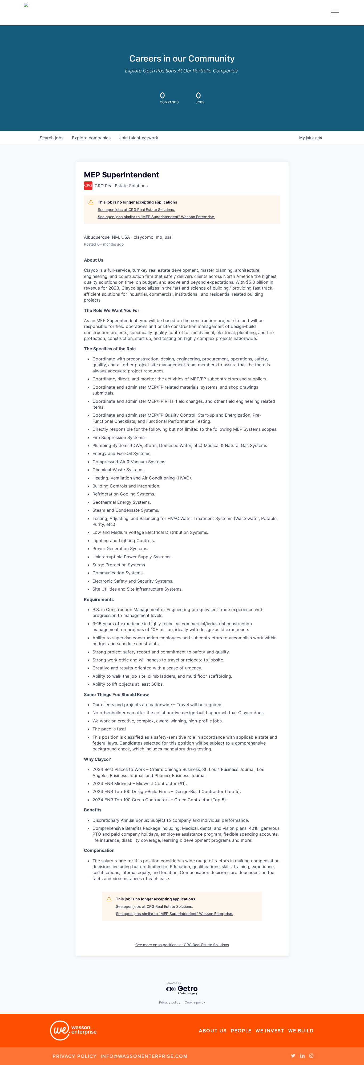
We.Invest (270, 1031)
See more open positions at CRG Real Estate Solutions (182, 944)
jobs (51, 137)
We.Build (301, 1031)
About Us (213, 1031)
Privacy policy (169, 1002)
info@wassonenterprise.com (144, 1056)
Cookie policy (195, 1002)
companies (91, 137)
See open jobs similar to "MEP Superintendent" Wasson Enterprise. (156, 216)
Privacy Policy (75, 1056)
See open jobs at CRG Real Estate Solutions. (136, 209)
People (241, 1031)
